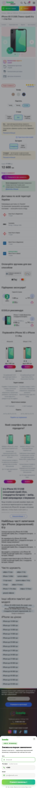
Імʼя (3, 756)
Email (4, 771)
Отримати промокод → (18, 782)
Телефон (10, 764)
